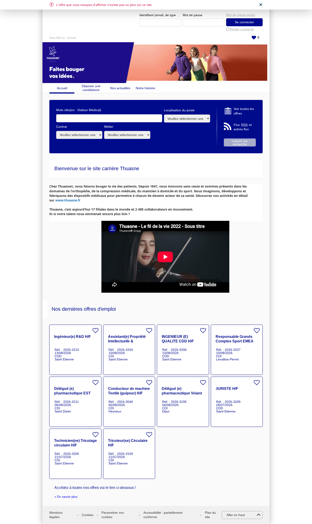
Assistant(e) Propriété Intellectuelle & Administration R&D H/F (129, 341)
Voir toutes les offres (244, 111)
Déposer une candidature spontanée (91, 88)
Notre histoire (145, 88)
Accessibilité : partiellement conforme (162, 515)
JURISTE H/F (227, 389)
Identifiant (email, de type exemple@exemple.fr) (160, 15)
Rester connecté (242, 29)
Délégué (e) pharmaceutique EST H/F (72, 393)
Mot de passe (192, 15)
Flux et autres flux (243, 127)
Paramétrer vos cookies (112, 515)
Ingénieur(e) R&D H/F (72, 337)
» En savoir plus (65, 496)
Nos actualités (120, 88)
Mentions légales (56, 515)
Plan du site (210, 515)
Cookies (87, 515)
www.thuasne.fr (67, 200)
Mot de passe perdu (240, 15)
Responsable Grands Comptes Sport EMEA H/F (234, 341)
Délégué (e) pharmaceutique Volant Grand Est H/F (182, 393)
